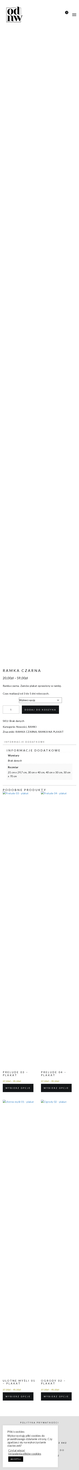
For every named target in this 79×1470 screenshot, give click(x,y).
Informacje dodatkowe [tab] (24, 742)
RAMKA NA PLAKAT (51, 731)
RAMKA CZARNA (26, 731)
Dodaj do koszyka (40, 709)
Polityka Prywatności (39, 1422)
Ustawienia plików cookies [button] (24, 1453)
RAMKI (32, 726)
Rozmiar (8, 699)
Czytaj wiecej (16, 1450)
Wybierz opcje (18, 1088)
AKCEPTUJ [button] (15, 1459)
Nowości (21, 726)
